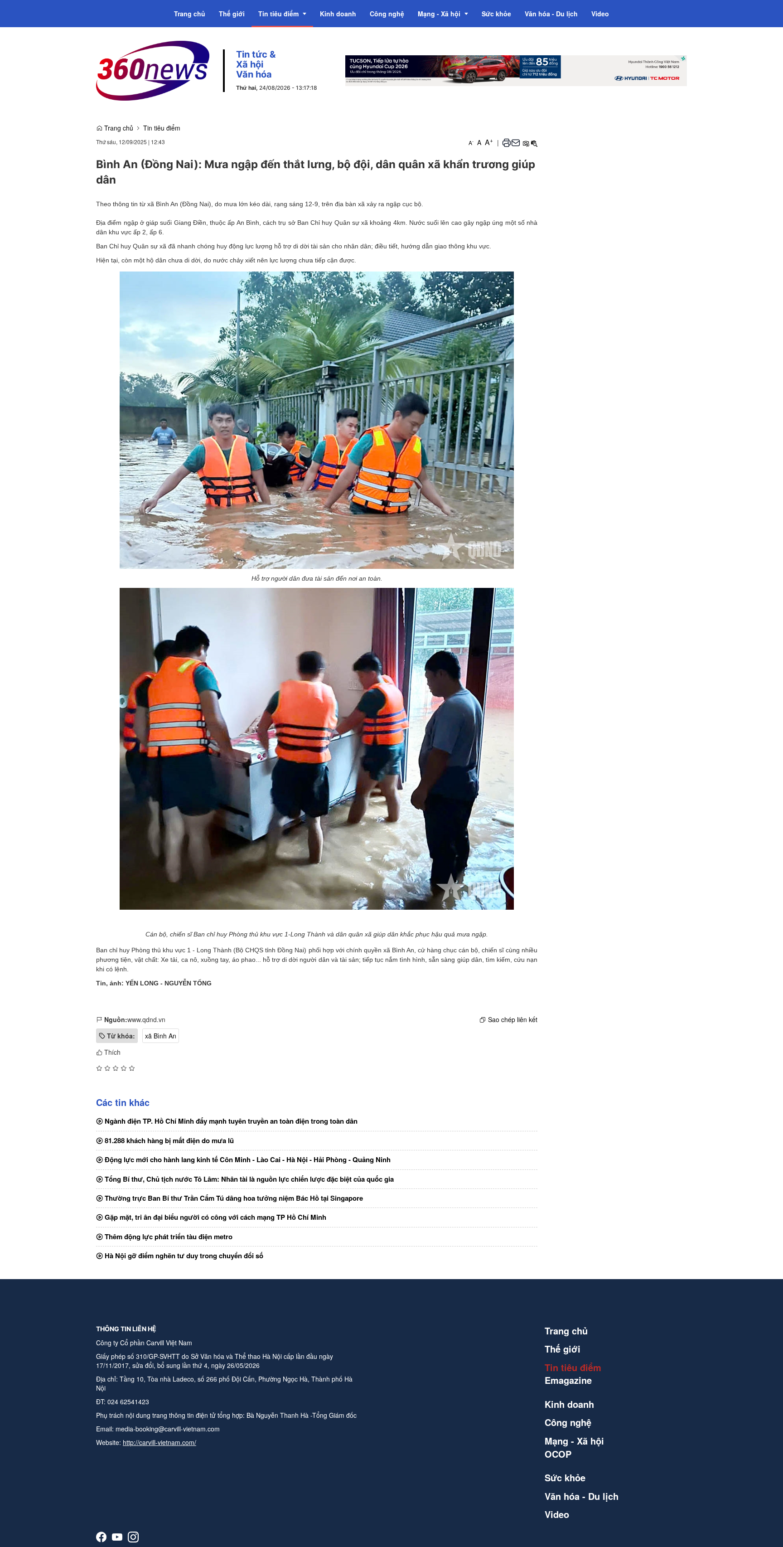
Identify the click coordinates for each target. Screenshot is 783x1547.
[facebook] (101, 1536)
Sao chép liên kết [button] (512, 1019)
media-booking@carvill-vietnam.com (168, 1428)
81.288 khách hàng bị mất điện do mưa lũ (168, 1140)
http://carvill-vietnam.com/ (159, 1442)
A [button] (471, 142)
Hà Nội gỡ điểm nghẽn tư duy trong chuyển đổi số (183, 1256)
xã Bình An (160, 1035)
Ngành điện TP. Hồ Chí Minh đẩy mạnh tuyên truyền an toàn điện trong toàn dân (230, 1121)
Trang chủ (117, 127)
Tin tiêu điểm (161, 127)
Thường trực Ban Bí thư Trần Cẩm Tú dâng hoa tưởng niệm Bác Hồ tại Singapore (233, 1198)
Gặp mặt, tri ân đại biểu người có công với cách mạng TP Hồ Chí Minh (214, 1217)
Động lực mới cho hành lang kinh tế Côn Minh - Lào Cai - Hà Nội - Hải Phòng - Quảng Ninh (247, 1159)
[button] (506, 142)
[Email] (515, 142)
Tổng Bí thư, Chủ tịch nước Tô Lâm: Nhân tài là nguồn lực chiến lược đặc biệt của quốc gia (248, 1179)
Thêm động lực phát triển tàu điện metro (167, 1236)
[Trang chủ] (152, 69)
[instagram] (133, 1536)
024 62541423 (128, 1401)
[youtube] (117, 1536)
